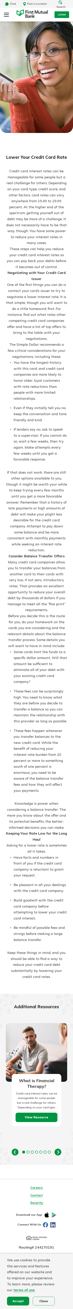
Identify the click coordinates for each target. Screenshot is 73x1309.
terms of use (24, 1290)
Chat (13, 3)
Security (36, 1203)
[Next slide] (58, 1152)
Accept (18, 1301)
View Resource (36, 1117)
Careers (36, 1188)
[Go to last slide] (15, 1152)
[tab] (23, 1152)
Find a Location (37, 3)
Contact (36, 1195)
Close (43, 1301)
